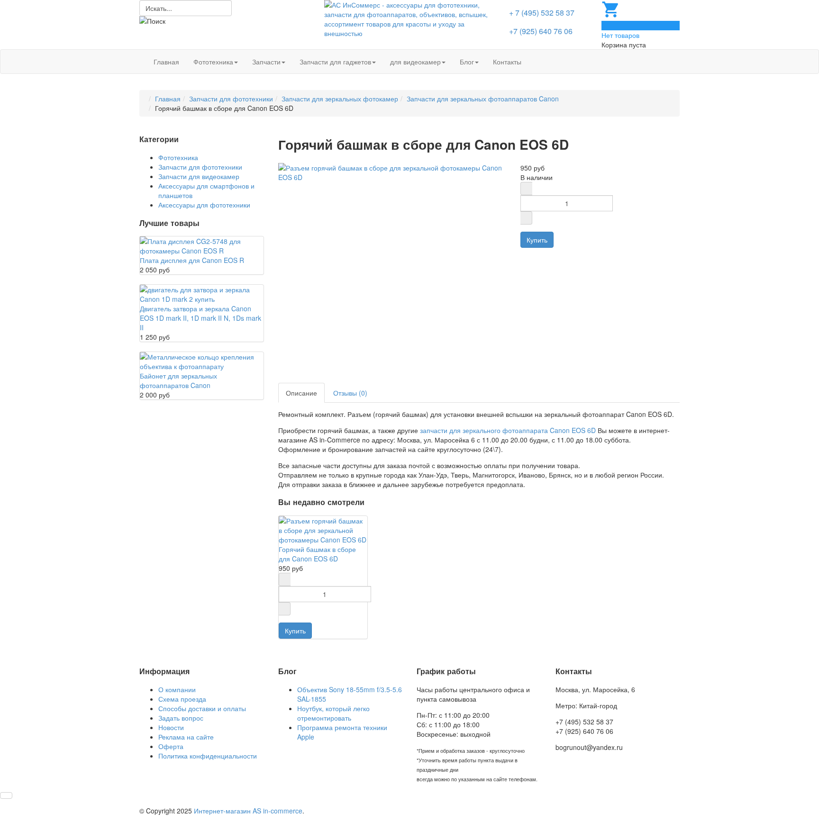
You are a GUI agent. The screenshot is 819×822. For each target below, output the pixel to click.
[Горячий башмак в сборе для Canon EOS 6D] (323, 528)
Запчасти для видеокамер (198, 176)
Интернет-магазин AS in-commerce (248, 810)
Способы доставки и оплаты (202, 708)
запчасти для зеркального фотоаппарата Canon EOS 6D (508, 430)
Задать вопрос (180, 718)
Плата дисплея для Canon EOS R (192, 260)
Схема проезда (182, 699)
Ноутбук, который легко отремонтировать (333, 713)
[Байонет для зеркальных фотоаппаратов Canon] (202, 360)
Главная (166, 61)
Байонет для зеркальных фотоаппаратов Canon (178, 380)
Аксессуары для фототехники (204, 204)
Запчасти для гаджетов (335, 61)
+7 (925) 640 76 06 (541, 31)
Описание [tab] (301, 392)
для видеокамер (415, 61)
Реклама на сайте (186, 736)
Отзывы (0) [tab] (350, 392)
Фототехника (213, 61)
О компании (177, 689)
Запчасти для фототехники (231, 98)
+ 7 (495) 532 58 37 (541, 12)
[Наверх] (6, 795)
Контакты (507, 61)
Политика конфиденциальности (207, 755)
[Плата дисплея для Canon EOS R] (202, 245)
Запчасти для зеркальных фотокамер (340, 98)
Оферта (170, 746)
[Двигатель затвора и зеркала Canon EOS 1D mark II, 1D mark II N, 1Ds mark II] (202, 293)
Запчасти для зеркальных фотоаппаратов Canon (483, 98)
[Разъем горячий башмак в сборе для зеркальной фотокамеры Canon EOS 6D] (392, 171)
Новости (171, 727)
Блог (467, 61)
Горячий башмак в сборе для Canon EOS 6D (317, 553)
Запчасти (266, 61)
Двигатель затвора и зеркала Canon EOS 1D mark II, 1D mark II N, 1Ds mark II (200, 318)
